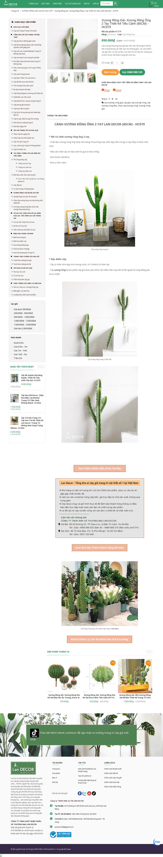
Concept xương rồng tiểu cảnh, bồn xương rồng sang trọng (26, 208)
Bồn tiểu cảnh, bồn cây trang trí (24, 175)
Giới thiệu (45, 4)
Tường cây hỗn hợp (24, 163)
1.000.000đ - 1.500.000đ (24, 320)
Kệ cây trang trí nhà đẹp (21, 89)
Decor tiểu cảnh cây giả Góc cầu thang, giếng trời (31, 180)
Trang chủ (33, 4)
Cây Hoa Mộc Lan (19, 149)
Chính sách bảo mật (111, 782)
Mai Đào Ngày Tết (19, 126)
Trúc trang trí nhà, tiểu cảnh (23, 86)
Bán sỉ (54, 778)
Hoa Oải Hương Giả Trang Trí (23, 253)
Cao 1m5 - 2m (20, 354)
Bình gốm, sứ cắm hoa (21, 291)
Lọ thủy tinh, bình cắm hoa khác (24, 295)
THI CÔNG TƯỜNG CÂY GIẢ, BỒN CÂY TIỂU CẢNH (26, 154)
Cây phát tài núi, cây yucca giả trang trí (27, 101)
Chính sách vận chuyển (113, 778)
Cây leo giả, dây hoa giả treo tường (26, 119)
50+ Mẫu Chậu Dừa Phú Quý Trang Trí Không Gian (26, 62)
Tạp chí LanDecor (73, 4)
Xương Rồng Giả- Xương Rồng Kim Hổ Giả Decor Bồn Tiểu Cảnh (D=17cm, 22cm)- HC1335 (100, 697)
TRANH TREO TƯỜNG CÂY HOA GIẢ (26, 256)
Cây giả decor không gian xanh (24, 41)
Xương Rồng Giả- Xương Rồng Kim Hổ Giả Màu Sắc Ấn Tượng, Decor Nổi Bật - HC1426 (64, 697)
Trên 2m (17, 358)
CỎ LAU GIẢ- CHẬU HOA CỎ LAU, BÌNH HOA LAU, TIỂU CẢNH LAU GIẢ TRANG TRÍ (27, 215)
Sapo (69, 849)
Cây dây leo (17, 185)
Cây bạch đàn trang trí (21, 108)
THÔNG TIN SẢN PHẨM (57, 115)
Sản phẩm (57, 4)
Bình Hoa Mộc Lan (19, 241)
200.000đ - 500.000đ (23, 313)
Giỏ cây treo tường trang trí (23, 123)
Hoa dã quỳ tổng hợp (21, 245)
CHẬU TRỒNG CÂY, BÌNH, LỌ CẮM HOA (27, 283)
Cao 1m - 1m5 (20, 350)
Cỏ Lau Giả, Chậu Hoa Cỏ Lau (23, 222)
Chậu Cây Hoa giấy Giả (21, 134)
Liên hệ (55, 782)
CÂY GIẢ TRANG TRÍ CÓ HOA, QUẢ (25, 130)
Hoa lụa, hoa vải (19, 272)
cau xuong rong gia (113, 102)
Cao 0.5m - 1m (20, 346)
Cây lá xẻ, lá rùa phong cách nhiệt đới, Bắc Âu (26, 113)
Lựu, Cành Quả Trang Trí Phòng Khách (27, 145)
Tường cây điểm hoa (25, 171)
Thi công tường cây (20, 159)
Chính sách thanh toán (113, 769)
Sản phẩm (56, 773)
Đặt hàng (110, 72)
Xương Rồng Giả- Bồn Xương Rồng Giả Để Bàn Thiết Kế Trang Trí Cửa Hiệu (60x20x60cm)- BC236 (135, 697)
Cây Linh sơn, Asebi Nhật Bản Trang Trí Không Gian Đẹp (27, 52)
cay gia (127, 102)
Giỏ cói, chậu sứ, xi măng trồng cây (25, 287)
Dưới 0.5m (18, 342)
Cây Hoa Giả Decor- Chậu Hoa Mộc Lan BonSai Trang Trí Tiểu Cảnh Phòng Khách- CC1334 (32, 399)
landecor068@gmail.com (64, 827)
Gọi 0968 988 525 (132, 72)
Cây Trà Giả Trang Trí (21, 142)
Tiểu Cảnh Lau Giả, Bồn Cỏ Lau (24, 230)
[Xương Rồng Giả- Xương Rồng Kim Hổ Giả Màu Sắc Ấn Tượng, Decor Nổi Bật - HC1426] (64, 676)
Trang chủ (56, 769)
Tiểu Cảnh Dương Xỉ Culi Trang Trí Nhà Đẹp (27, 69)
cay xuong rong (138, 102)
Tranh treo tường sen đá (22, 264)
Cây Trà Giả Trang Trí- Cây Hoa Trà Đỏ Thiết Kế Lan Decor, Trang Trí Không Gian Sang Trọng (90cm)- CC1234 (26, 423)
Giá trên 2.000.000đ (22, 328)
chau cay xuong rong (128, 105)
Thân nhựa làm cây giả (21, 279)
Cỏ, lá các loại (18, 276)
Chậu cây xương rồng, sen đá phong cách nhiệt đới (28, 201)
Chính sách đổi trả (111, 773)
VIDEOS (87, 4)
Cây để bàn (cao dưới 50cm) (23, 82)
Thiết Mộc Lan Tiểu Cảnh (22, 97)
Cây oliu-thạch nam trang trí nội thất (26, 57)
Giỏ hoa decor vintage (21, 249)
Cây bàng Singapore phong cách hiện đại (28, 93)
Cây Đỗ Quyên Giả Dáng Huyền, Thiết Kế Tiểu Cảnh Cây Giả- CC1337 (31, 378)
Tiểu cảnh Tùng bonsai (21, 74)
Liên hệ (96, 4)
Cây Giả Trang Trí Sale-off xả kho (25, 31)
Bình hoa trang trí (19, 237)
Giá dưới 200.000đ (22, 309)
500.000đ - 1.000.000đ (23, 317)
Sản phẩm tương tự (58, 652)
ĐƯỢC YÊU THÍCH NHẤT (22, 367)
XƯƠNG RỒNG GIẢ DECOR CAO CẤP (26, 193)
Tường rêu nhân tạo (24, 167)
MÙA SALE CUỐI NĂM (21, 27)
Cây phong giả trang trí (21, 105)
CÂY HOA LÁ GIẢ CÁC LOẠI (22, 268)
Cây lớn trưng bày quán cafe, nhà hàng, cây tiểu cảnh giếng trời (27, 46)
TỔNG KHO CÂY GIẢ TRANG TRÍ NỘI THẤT (26, 36)
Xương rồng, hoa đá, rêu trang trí (25, 196)
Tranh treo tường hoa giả (22, 260)
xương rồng (60, 270)
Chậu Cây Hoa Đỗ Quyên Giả (23, 138)
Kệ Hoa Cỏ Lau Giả (20, 226)
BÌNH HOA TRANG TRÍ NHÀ (23, 233)
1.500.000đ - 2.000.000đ (24, 324)
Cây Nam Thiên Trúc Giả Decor (24, 78)
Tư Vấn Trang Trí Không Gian (23, 189)
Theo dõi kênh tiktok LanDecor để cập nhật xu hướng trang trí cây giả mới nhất (79, 736)
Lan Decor (115, 628)
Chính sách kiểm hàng (112, 786)
